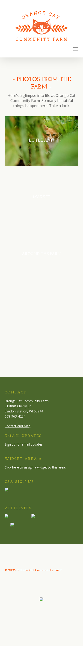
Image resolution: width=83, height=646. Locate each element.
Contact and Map (17, 426)
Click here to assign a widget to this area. (35, 467)
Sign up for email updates (24, 444)
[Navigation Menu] (75, 48)
